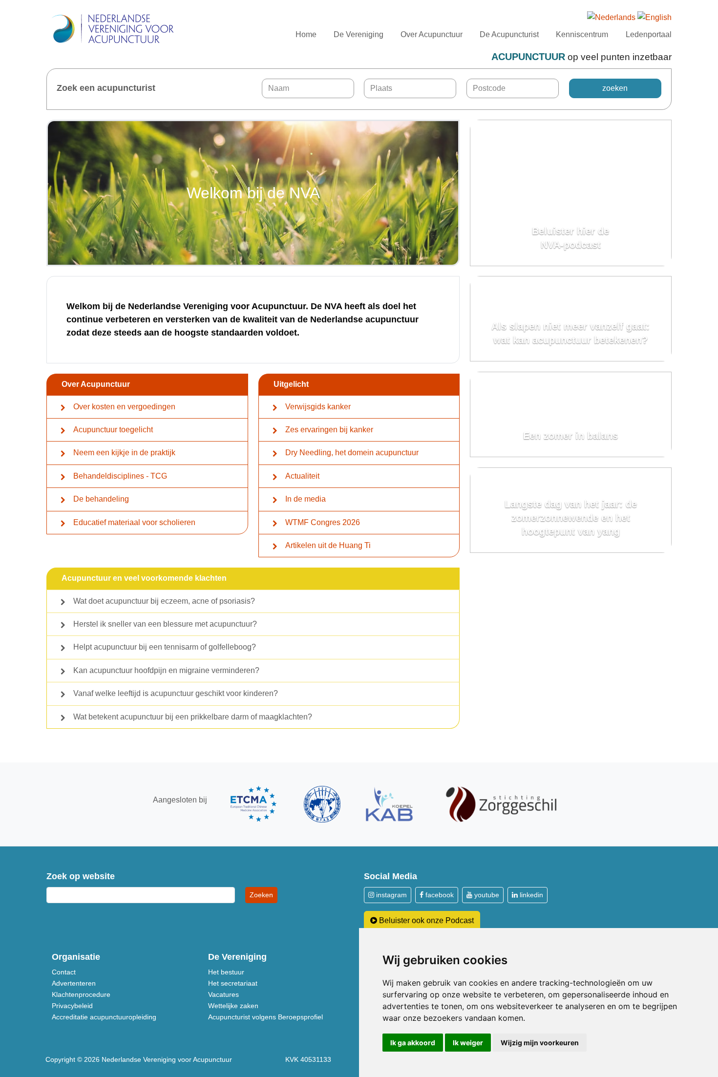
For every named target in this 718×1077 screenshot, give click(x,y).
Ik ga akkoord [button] (412, 1042)
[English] (654, 17)
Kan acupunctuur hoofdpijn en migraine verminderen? (166, 670)
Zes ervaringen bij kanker (329, 429)
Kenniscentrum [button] (582, 34)
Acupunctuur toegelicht (113, 429)
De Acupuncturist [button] (509, 34)
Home (306, 34)
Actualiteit (302, 476)
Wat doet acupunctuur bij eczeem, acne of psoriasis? (164, 601)
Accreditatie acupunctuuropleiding (104, 1017)
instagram (390, 895)
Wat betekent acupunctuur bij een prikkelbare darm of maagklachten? (192, 717)
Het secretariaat (232, 983)
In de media (305, 499)
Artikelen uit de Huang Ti (328, 545)
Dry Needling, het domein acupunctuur (352, 452)
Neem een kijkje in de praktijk (124, 452)
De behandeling (101, 499)
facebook (438, 895)
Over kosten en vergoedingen (124, 406)
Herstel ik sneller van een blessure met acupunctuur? (165, 624)
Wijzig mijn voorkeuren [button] (540, 1042)
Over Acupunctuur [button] (432, 34)
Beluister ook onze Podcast (425, 920)
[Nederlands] (611, 17)
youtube (485, 895)
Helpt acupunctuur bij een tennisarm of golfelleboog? (164, 647)
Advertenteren (74, 983)
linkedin (530, 895)
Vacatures (223, 994)
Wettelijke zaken (233, 1006)
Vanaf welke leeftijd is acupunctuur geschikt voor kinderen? (175, 693)
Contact (64, 972)
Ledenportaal (649, 34)
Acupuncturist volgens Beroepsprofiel (265, 1017)
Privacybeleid (72, 1006)
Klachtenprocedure (81, 994)
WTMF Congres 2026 (322, 522)
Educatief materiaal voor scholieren (134, 522)
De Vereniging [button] (358, 34)
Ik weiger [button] (468, 1042)
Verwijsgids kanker (318, 406)
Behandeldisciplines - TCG (120, 476)
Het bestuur (226, 972)
